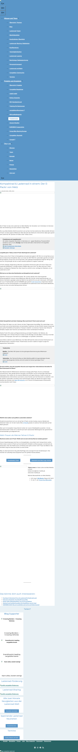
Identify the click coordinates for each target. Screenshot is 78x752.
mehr (5, 355)
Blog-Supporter (30, 741)
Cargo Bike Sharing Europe (18, 131)
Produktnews (14, 118)
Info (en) (12, 173)
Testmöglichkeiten (16, 52)
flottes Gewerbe (15, 98)
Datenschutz (47, 741)
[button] (2, 4)
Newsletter (13, 169)
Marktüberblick (14, 35)
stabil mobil (13, 93)
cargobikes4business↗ (17, 110)
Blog (11, 27)
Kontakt (12, 156)
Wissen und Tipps (10, 18)
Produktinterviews (11, 725)
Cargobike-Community (17, 72)
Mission (12, 148)
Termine (12, 77)
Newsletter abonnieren (11, 711)
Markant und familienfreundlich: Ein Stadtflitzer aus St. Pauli (19, 603)
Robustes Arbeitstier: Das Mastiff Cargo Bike (15, 599)
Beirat (11, 160)
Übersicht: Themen (16, 22)
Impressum (39, 741)
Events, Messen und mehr (11, 737)
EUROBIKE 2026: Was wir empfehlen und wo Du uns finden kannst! (21, 605)
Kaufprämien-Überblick (17, 39)
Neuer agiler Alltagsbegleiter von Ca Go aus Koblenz (17, 601)
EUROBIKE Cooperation (17, 127)
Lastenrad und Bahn (16, 68)
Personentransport (16, 64)
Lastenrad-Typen (15, 31)
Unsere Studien (14, 123)
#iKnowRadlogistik (16, 114)
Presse (12, 164)
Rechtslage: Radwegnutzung (19, 60)
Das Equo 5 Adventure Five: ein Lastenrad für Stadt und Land (20, 598)
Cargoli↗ (12, 139)
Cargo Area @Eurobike (45, 480)
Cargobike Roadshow (16, 89)
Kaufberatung (14, 47)
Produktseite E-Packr (13, 460)
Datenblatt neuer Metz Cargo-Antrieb (41, 460)
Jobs (23, 741)
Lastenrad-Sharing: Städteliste (19, 43)
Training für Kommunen (17, 106)
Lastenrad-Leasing (16, 56)
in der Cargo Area (36, 281)
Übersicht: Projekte (16, 85)
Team (11, 152)
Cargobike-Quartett (16, 135)
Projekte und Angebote (12, 81)
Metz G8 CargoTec (20, 380)
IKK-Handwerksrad (16, 102)
